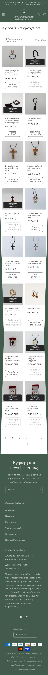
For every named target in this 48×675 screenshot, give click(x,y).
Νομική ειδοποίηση (34, 665)
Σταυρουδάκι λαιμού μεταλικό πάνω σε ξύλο (34, 216)
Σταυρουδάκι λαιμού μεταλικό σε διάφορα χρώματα (12, 263)
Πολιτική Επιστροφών (15, 540)
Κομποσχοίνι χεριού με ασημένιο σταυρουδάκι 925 (12, 73)
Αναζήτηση (10, 510)
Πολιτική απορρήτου (14, 661)
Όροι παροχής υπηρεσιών (33, 661)
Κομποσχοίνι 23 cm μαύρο (34, 120)
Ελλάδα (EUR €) (22, 634)
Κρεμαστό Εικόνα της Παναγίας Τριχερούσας (35, 359)
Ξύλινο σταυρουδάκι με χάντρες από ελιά (12, 310)
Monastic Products (18, 654)
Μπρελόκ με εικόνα (34, 309)
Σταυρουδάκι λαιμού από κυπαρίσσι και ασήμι (12, 168)
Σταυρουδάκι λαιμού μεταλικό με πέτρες (34, 262)
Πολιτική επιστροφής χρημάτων (28, 657)
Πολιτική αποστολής (17, 665)
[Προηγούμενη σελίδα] (5, 438)
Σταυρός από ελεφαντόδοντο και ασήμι (11, 408)
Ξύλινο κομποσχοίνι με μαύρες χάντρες (34, 72)
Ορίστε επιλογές (12, 85)
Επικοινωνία (10, 522)
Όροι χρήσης (11, 534)
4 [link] (34, 438)
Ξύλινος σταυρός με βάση (12, 215)
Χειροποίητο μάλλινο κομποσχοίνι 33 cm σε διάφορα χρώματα (12, 121)
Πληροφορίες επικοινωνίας (25, 669)
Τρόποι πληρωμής (13, 528)
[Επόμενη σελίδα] (28, 444)
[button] (3, 14)
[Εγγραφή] (40, 490)
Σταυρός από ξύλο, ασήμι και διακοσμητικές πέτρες (12, 359)
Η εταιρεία (9, 516)
